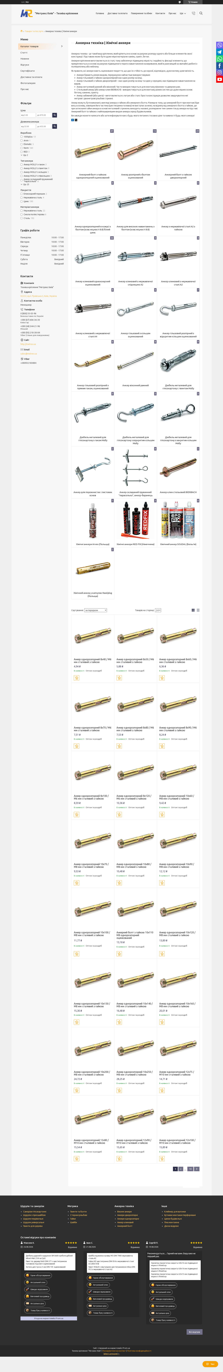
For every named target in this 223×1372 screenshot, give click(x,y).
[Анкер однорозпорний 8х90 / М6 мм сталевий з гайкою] (178, 704)
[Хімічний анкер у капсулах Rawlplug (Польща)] (93, 568)
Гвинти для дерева (32, 1226)
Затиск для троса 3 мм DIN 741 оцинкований (46, 1267)
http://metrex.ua (28, 344)
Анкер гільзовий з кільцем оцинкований (135, 335)
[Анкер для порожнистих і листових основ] (93, 468)
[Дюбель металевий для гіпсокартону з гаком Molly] (93, 413)
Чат (213, 1364)
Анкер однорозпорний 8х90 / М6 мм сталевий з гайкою (178, 729)
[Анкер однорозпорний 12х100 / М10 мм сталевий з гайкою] (178, 1116)
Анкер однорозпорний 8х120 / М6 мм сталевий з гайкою (134, 797)
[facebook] (72, 120)
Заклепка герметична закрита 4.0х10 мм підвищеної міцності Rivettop (174, 1275)
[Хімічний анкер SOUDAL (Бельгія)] (178, 520)
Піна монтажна (171, 1222)
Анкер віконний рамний (135, 385)
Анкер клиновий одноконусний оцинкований (92, 283)
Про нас (172, 13)
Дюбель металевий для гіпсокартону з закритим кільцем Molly (178, 440)
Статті (23, 52)
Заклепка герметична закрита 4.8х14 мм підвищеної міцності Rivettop (174, 1270)
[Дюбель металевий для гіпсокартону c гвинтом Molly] (178, 361)
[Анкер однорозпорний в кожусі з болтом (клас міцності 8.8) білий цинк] (93, 202)
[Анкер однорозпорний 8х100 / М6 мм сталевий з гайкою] (93, 772)
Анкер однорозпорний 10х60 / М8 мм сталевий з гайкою (176, 797)
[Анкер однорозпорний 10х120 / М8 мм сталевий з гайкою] (178, 909)
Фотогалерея (27, 83)
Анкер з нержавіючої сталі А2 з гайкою (178, 228)
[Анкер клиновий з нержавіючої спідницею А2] (135, 257)
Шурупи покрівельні (33, 1219)
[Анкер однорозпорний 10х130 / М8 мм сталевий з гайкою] (93, 980)
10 (190, 1169)
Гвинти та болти (78, 1211)
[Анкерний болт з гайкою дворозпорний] (178, 150)
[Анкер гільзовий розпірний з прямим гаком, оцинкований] (93, 361)
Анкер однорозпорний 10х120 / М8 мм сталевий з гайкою (177, 934)
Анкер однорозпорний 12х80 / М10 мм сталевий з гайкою (91, 1141)
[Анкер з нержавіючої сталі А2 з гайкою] (178, 202)
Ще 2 (25, 155)
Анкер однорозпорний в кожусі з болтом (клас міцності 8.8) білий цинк (93, 229)
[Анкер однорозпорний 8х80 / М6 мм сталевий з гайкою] (135, 704)
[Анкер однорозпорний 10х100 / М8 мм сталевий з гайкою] (93, 909)
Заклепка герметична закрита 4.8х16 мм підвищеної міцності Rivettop (174, 1264)
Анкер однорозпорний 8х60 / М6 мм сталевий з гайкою (178, 660)
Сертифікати (27, 70)
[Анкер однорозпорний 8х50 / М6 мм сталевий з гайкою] (135, 636)
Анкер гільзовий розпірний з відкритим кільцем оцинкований (178, 335)
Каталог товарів (29, 46)
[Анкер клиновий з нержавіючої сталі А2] (178, 257)
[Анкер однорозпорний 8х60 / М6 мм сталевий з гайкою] (178, 636)
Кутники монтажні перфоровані (180, 1215)
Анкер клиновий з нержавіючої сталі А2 (178, 283)
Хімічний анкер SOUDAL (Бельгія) (178, 544)
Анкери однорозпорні (128, 1219)
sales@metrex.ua (28, 353)
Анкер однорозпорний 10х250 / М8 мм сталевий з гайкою (135, 1073)
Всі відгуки (194, 1332)
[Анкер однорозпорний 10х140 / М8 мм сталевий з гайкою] (135, 980)
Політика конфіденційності (139, 1351)
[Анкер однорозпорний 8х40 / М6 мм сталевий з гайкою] (93, 636)
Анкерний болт (124, 1226)
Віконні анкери (124, 1211)
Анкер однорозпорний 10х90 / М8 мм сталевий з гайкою (176, 865)
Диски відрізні (171, 1226)
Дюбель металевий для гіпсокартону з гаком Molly (92, 439)
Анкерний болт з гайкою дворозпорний (178, 176)
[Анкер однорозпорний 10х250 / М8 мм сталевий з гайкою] (135, 1048)
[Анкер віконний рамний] (135, 361)
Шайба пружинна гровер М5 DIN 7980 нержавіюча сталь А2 (110, 1257)
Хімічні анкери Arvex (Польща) (92, 544)
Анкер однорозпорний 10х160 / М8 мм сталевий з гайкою (177, 1005)
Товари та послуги (34, 31)
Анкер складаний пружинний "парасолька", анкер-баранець (136, 493)
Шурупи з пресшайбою (34, 1215)
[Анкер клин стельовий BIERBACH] (178, 468)
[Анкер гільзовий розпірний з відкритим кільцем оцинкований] (178, 309)
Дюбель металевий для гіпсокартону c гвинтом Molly (178, 387)
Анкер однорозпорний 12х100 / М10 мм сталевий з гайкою (177, 1141)
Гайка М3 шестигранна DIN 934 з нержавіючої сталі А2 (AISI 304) (111, 1262)
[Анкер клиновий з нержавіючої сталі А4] (93, 309)
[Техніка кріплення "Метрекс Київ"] (26, 13)
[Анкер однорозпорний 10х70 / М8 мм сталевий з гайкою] (93, 841)
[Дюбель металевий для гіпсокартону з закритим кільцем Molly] (178, 413)
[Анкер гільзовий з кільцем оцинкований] (135, 309)
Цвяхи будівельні (173, 1219)
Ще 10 (26, 184)
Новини (24, 58)
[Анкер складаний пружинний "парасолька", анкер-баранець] (135, 468)
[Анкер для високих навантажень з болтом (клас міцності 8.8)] (135, 202)
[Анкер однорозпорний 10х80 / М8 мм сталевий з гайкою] (135, 841)
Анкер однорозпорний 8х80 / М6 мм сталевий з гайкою (135, 729)
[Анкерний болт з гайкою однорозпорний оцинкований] (93, 150)
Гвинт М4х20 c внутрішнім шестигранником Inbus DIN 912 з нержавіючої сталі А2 (111, 1268)
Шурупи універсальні (33, 1222)
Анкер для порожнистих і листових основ (93, 493)
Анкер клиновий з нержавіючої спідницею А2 (135, 283)
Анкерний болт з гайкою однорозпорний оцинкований (92, 176)
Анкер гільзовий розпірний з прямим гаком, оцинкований (93, 387)
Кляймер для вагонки (175, 1211)
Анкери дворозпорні (127, 1215)
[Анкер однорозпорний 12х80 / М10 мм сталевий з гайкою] (93, 1116)
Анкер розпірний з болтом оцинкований (135, 176)
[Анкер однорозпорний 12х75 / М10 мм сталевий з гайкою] (178, 1048)
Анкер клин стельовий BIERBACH (178, 492)
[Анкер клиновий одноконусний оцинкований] (93, 257)
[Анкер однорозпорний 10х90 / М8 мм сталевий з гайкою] (178, 841)
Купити (76, 677)
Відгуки (24, 64)
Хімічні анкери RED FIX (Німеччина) (135, 544)
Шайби (73, 1222)
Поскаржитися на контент (114, 1351)
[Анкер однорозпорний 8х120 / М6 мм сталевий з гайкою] (135, 772)
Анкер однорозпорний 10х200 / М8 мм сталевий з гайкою (92, 1073)
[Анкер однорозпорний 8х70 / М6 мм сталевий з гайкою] (93, 704)
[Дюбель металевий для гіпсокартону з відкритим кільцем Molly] (135, 413)
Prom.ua (126, 1348)
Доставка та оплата (117, 13)
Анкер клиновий (125, 1222)
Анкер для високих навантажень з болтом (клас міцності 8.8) (135, 228)
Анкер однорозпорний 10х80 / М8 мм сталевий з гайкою (134, 865)
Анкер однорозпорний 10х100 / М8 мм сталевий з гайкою (92, 934)
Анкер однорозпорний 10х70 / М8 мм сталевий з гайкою (91, 865)
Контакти (160, 13)
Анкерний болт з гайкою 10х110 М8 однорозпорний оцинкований (135, 935)
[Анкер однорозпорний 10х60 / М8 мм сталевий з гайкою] (178, 772)
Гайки (73, 1219)
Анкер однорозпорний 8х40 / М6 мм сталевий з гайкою (92, 660)
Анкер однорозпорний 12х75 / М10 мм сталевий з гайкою (176, 1073)
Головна (100, 13)
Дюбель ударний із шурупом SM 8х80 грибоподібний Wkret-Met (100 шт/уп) (49, 1257)
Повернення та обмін (141, 13)
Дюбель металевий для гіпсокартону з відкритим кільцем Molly (135, 440)
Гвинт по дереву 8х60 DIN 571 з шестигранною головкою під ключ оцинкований (46, 1262)
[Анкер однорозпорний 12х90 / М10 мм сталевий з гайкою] (135, 1116)
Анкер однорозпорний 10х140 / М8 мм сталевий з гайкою (135, 1005)
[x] (76, 120)
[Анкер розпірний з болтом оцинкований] (135, 150)
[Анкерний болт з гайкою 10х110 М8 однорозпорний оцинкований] (135, 909)
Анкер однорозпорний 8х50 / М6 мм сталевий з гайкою (135, 660)
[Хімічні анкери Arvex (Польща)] (93, 520)
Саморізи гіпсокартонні (34, 1211)
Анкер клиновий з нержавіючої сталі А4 (93, 335)
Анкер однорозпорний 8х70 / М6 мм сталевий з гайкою (92, 729)
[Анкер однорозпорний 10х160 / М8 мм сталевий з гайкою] (178, 980)
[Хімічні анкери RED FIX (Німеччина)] (135, 520)
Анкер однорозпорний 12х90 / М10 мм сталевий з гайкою (134, 1141)
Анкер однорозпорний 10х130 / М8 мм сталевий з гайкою (92, 1005)
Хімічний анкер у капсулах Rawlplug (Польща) (93, 594)
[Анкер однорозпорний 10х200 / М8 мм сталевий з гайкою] (93, 1048)
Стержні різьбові (78, 1215)
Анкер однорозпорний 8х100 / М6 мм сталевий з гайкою (91, 797)
